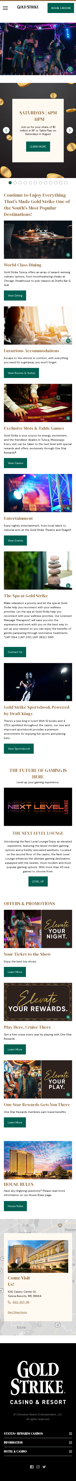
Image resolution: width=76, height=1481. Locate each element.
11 (61, 182)
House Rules (15, 1206)
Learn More (38, 146)
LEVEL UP (38, 881)
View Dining (15, 295)
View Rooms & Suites (21, 373)
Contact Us (15, 652)
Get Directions (17, 1312)
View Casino (15, 463)
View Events (15, 540)
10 (55, 182)
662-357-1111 (21, 1302)
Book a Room (60, 8)
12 (66, 182)
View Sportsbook (19, 748)
